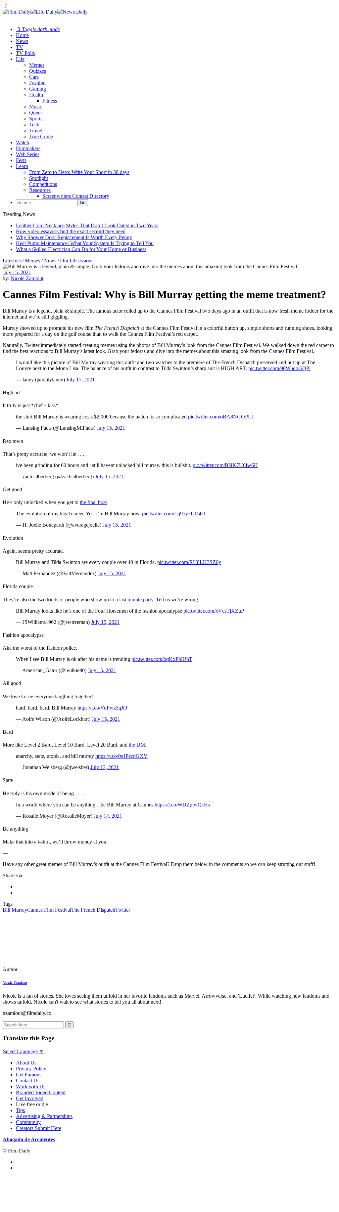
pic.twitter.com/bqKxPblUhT (161, 659)
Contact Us (27, 1080)
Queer (35, 112)
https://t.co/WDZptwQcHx (183, 804)
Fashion (37, 83)
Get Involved (29, 1098)
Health (36, 95)
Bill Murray (15, 910)
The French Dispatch (93, 910)
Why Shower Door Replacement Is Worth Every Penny (74, 237)
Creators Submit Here (38, 1128)
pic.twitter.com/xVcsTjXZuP (213, 611)
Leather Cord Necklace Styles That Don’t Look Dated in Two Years (87, 225)
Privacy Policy (31, 1068)
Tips (20, 1110)
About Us (26, 1062)
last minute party (135, 599)
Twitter (122, 910)
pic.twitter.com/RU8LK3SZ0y (189, 562)
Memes (36, 65)
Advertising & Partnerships (44, 1116)
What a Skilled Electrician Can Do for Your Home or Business (81, 249)
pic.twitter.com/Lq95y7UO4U (173, 513)
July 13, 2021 (104, 767)
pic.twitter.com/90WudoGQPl (279, 368)
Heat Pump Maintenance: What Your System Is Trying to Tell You (85, 243)
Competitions (43, 184)
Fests (21, 160)
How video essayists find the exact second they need (70, 231)
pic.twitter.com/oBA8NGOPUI (221, 416)
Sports (35, 118)
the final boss (93, 502)
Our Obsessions (76, 260)
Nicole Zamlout (27, 278)
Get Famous (28, 1074)
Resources (40, 190)
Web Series (27, 154)
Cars (34, 77)
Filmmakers (28, 148)
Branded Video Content (41, 1092)
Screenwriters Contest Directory (75, 196)
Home (22, 35)
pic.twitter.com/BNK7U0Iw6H (225, 465)
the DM (137, 745)
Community (28, 1122)
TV (19, 47)
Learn (22, 166)
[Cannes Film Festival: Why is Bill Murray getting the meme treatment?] (48, 969)
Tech (34, 124)
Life (20, 59)
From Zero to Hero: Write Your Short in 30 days (79, 172)
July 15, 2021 (17, 272)
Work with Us (30, 1086)
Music (35, 106)
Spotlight (38, 178)
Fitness (49, 101)
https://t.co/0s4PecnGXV (121, 756)
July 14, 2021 (108, 816)
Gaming (37, 89)
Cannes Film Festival (49, 910)
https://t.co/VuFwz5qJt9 (102, 708)
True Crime (41, 136)
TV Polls (25, 53)
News (22, 41)
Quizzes (37, 71)
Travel (35, 130)
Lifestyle (12, 260)
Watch (22, 142)
